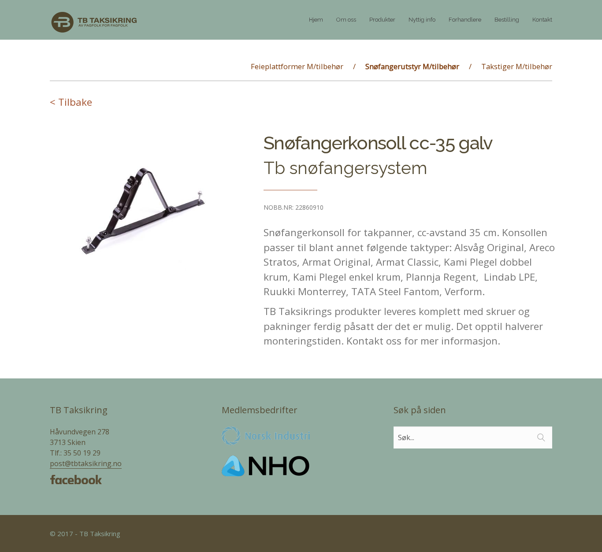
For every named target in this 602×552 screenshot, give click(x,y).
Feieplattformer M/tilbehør (297, 66)
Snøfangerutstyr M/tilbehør (412, 66)
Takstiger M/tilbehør (516, 66)
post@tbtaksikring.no (86, 463)
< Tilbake (71, 102)
